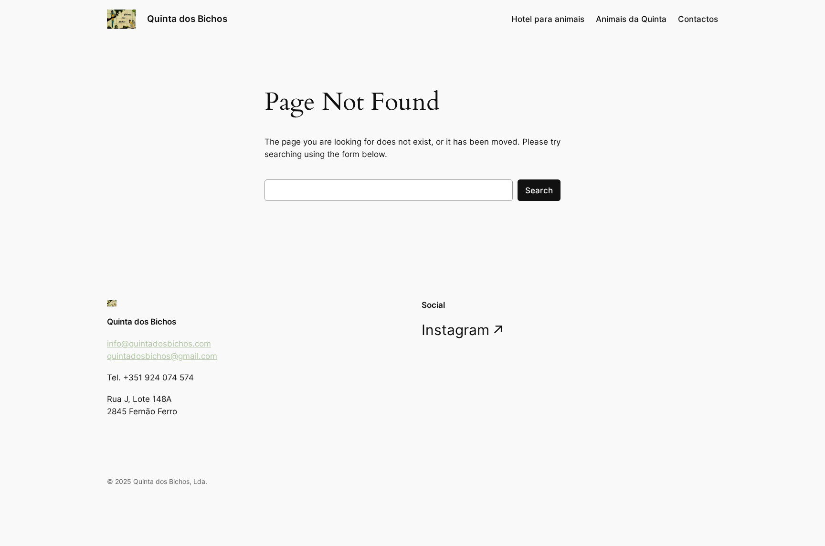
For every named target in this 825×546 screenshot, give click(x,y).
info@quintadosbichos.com (159, 343)
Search (539, 190)
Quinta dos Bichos (187, 18)
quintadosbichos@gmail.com (162, 356)
